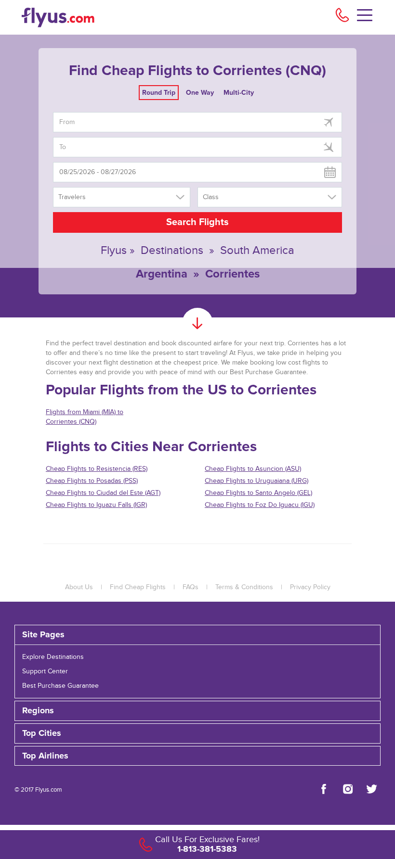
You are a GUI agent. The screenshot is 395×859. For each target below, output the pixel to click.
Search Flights (197, 222)
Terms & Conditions (244, 587)
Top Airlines (45, 756)
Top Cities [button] (41, 733)
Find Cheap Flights (138, 587)
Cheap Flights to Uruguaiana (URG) (256, 481)
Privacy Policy (310, 587)
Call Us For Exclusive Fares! (207, 839)
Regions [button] (38, 711)
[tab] (197, 634)
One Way (200, 92)
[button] (197, 756)
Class (211, 197)
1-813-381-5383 (207, 849)
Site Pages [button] (43, 635)
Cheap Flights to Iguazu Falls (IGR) (96, 505)
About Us (79, 587)
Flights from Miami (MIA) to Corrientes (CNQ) (84, 417)
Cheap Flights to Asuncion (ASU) (253, 469)
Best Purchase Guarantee (60, 686)
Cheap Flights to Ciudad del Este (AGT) (103, 493)
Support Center (45, 671)
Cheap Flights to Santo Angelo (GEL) (258, 493)
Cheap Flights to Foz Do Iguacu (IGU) (260, 505)
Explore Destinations (53, 657)
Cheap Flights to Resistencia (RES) (96, 469)
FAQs (190, 587)
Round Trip (158, 92)
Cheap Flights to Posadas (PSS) (92, 481)
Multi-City (239, 92)
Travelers (72, 197)
